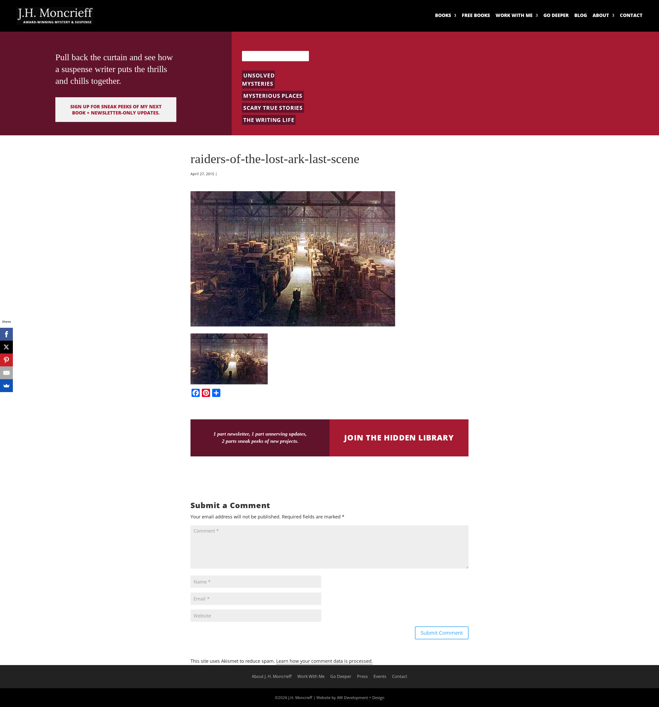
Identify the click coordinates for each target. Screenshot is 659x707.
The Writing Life (268, 119)
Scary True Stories (273, 107)
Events (380, 676)
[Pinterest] (6, 360)
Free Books (476, 15)
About (601, 15)
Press (362, 676)
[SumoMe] (6, 385)
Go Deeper (556, 15)
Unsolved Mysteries (258, 79)
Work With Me (514, 15)
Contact (631, 15)
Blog (580, 15)
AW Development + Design (360, 697)
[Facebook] (6, 334)
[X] (6, 347)
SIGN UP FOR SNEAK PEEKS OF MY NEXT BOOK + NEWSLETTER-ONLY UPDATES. (116, 109)
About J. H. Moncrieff (272, 676)
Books (443, 15)
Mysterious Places (272, 95)
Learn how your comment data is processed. (324, 661)
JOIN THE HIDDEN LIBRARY (399, 437)
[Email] (6, 372)
